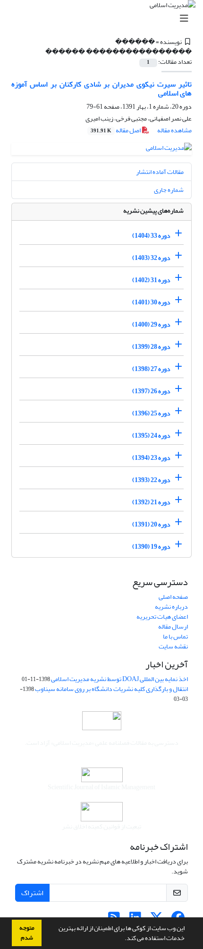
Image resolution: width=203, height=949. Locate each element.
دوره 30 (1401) (151, 302)
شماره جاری (169, 189)
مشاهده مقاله (174, 130)
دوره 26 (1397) (151, 391)
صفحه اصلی (173, 596)
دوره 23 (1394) (151, 457)
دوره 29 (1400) (151, 324)
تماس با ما (175, 636)
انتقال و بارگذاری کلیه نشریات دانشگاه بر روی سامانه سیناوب (111, 688)
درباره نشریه (171, 606)
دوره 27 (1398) (151, 368)
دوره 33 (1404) (151, 235)
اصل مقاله (116, 130)
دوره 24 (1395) (151, 435)
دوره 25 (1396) (151, 413)
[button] (122, 939)
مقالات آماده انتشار (160, 171)
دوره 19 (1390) (151, 546)
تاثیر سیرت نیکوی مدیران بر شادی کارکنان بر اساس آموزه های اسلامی (101, 88)
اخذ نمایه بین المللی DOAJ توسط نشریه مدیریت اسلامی (119, 679)
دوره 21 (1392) (151, 502)
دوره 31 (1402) (151, 280)
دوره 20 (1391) (151, 524)
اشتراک (32, 893)
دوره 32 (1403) (151, 257)
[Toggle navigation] (104, 19)
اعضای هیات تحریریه (162, 616)
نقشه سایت (173, 646)
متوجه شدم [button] (26, 932)
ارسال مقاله (173, 626)
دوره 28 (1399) (151, 346)
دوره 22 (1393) (151, 480)
